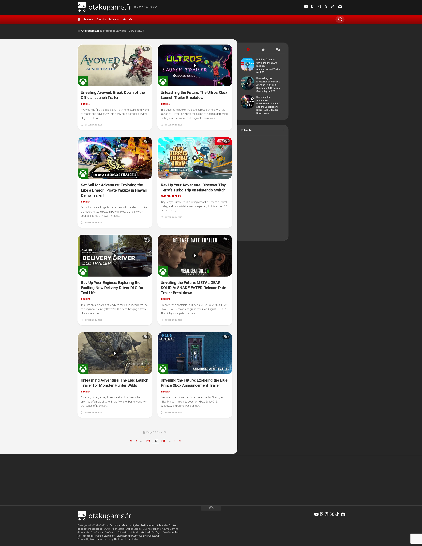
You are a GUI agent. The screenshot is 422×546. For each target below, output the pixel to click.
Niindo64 (145, 532)
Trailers (88, 19)
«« (131, 440)
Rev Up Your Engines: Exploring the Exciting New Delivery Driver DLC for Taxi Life (112, 287)
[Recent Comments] (277, 49)
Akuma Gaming (170, 529)
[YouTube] (305, 6)
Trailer (85, 104)
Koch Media (118, 529)
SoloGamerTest (171, 532)
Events (101, 19)
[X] (326, 6)
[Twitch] (312, 6)
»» (180, 440)
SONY (107, 529)
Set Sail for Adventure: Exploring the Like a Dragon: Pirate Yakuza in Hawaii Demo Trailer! (114, 190)
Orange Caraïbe (133, 529)
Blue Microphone (152, 529)
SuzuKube (115, 525)
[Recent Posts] (248, 49)
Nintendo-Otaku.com (104, 535)
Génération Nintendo (128, 532)
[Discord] (339, 6)
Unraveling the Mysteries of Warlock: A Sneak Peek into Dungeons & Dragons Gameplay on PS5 (268, 85)
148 (163, 440)
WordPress (96, 539)
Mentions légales (130, 525)
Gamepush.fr (139, 535)
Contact (173, 525)
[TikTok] (332, 6)
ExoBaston (110, 532)
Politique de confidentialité (154, 525)
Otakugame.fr (124, 535)
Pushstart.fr (153, 535)
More (112, 19)
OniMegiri (156, 532)
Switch (165, 196)
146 (147, 440)
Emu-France (97, 532)
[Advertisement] (263, 187)
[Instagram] (319, 6)
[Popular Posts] (263, 49)
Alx (115, 539)
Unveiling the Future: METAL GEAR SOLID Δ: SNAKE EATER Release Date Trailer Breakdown (193, 287)
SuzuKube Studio (129, 539)
